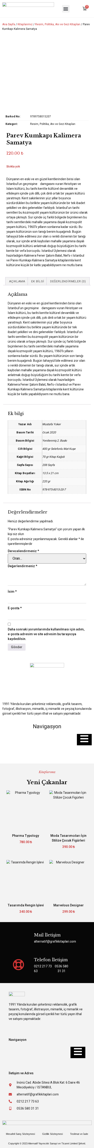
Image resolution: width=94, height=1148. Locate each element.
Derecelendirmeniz (23, 551)
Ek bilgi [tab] (37, 281)
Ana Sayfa (8, 24)
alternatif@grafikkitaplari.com (55, 941)
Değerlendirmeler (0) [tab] (68, 281)
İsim (12, 591)
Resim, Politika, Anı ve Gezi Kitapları (57, 24)
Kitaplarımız (25, 24)
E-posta (15, 608)
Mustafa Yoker (51, 424)
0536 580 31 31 (61, 969)
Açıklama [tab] (17, 281)
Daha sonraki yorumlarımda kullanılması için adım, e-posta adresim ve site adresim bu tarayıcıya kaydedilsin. (46, 634)
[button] (66, 9)
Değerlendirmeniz (22, 566)
